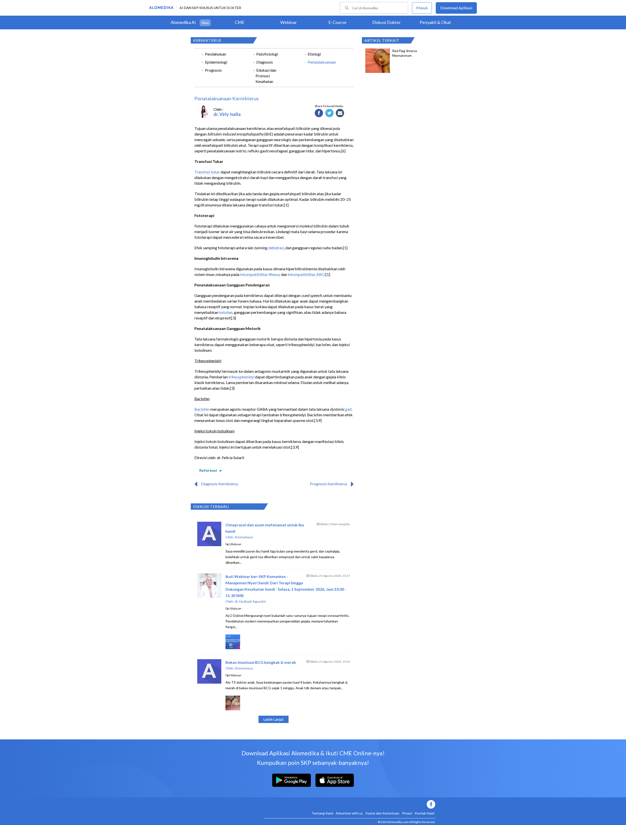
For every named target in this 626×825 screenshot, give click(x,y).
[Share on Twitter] (329, 113)
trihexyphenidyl (241, 376)
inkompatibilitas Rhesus (260, 274)
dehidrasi (276, 247)
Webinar (288, 22)
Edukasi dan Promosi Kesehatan (266, 76)
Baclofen (202, 409)
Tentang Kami (322, 813)
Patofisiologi (267, 54)
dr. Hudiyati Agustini (250, 601)
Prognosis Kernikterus (328, 483)
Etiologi (314, 54)
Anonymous (244, 537)
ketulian (226, 312)
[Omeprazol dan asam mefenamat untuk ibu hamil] (209, 544)
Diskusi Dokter (386, 22)
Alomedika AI (183, 22)
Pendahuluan (215, 54)
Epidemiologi (216, 62)
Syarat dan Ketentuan (382, 813)
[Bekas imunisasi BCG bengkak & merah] (209, 682)
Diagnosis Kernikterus (219, 483)
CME (240, 22)
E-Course (337, 22)
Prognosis (213, 70)
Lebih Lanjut (273, 719)
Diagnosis (264, 62)
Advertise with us (349, 813)
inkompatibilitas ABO (306, 274)
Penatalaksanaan (322, 62)
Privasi (407, 813)
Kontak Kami (424, 813)
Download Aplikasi (456, 7)
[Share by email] (340, 113)
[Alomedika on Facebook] (349, 804)
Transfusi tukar (207, 172)
